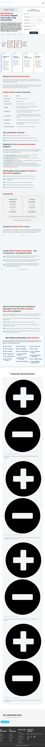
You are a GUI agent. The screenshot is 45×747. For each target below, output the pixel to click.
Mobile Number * (41, 20)
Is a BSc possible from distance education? (12, 453)
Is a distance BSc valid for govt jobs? (11, 616)
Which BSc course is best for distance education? (13, 535)
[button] (43, 3)
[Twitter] (28, 739)
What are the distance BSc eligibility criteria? (12, 697)
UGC (17, 126)
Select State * (34, 25)
